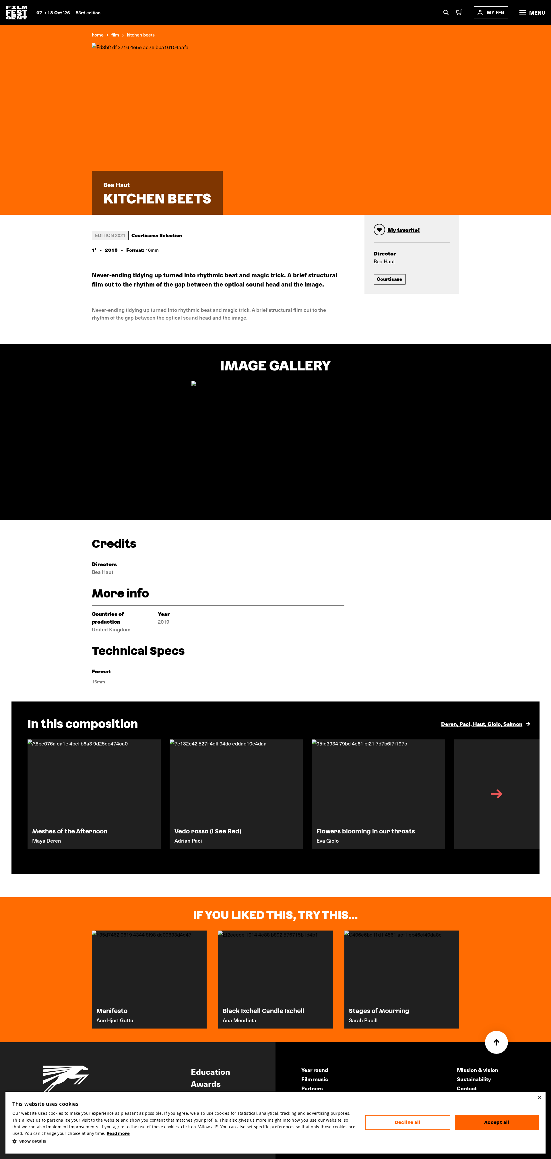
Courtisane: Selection (156, 235)
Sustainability (474, 1079)
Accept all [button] (496, 1122)
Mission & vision (477, 1069)
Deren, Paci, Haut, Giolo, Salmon (481, 724)
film (115, 34)
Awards (206, 1083)
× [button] (539, 1098)
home (98, 34)
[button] (184, 1141)
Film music (314, 1079)
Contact (467, 1088)
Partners (312, 1088)
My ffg (495, 12)
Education (210, 1071)
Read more (118, 1133)
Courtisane (389, 278)
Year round (314, 1069)
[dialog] (275, 1123)
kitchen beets (141, 34)
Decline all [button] (407, 1122)
